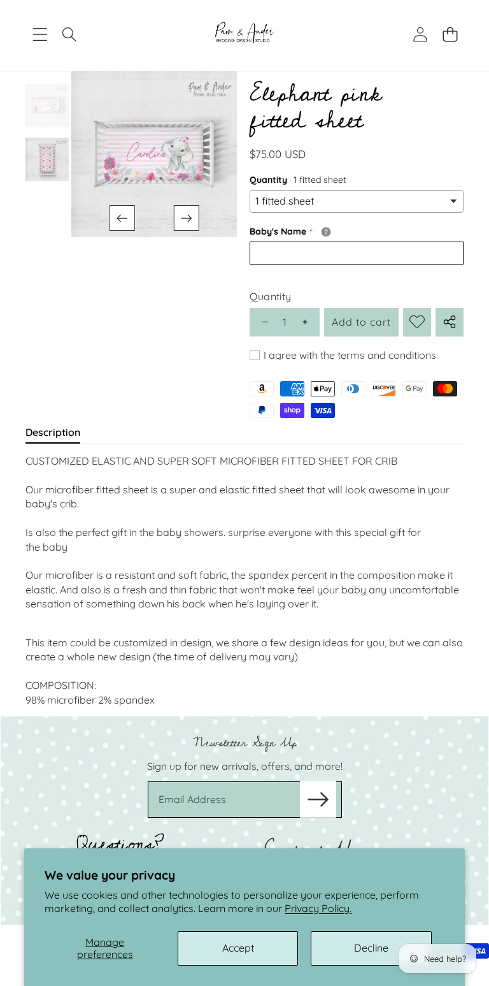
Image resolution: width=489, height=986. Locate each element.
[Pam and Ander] (244, 34)
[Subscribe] (318, 799)
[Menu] (39, 34)
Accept (238, 947)
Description (52, 432)
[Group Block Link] (244, 820)
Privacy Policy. (318, 908)
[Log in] (420, 34)
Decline (371, 947)
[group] (47, 105)
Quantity (270, 296)
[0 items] (450, 34)
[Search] (69, 34)
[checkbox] (343, 355)
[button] (121, 218)
